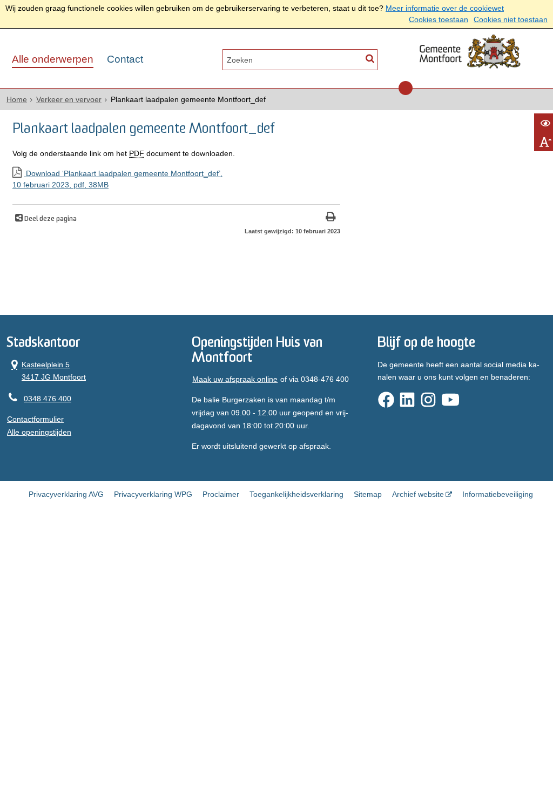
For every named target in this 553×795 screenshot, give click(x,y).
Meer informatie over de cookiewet (445, 8)
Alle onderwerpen (52, 59)
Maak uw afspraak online (235, 379)
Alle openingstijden (39, 432)
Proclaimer (221, 494)
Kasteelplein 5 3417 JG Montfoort (46, 370)
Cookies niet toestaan (511, 19)
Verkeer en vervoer (69, 99)
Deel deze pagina (50, 219)
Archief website (418, 494)
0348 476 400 (47, 398)
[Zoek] (369, 58)
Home (16, 99)
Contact (125, 59)
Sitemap (368, 494)
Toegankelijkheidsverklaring (296, 494)
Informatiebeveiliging (497, 494)
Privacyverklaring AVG (66, 494)
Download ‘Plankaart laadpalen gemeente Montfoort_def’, (117, 179)
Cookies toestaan (438, 19)
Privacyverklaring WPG (153, 494)
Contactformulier (35, 419)
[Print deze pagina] (331, 218)
